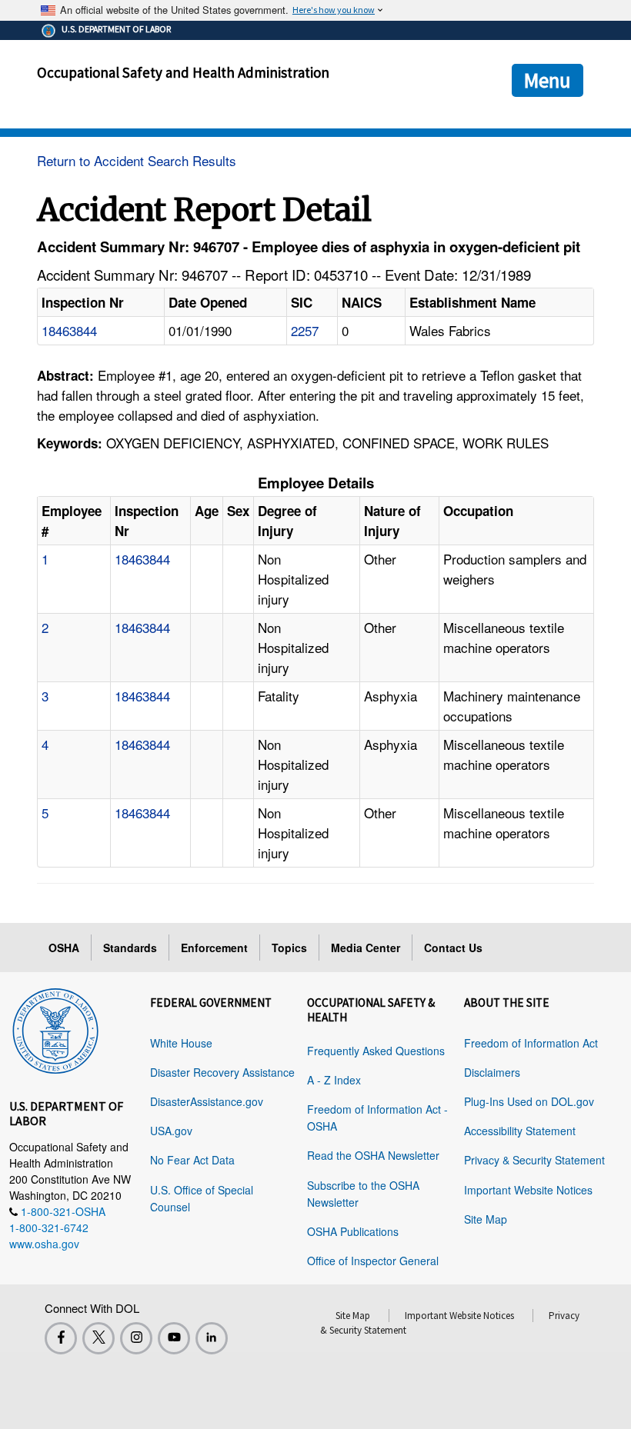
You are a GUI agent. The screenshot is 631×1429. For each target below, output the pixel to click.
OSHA (63, 947)
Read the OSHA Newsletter (373, 1155)
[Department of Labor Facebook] (61, 1338)
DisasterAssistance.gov (206, 1101)
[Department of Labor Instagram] (136, 1338)
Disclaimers (492, 1072)
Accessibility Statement (520, 1130)
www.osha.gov (44, 1243)
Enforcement (214, 947)
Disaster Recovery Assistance (222, 1072)
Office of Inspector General (373, 1260)
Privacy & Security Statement (534, 1160)
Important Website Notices (528, 1189)
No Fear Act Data (192, 1160)
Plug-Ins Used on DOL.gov (529, 1101)
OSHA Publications (353, 1231)
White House (181, 1043)
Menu (547, 80)
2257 (305, 330)
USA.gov (171, 1130)
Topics (289, 947)
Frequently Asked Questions (376, 1050)
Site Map (485, 1219)
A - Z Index (334, 1080)
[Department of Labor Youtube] (174, 1338)
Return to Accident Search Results (136, 160)
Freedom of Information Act (531, 1043)
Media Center (365, 947)
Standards (130, 947)
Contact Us (453, 947)
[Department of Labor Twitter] (98, 1338)
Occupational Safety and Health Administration (183, 72)
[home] (55, 1028)
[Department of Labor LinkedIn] (211, 1338)
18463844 (69, 330)
